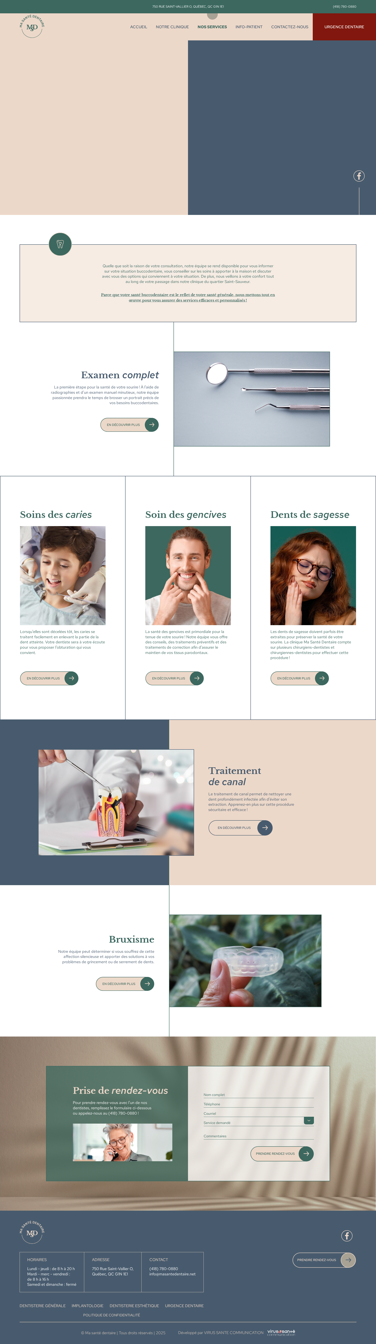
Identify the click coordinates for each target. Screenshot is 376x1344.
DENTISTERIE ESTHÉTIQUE (134, 1305)
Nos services (212, 26)
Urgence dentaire (344, 26)
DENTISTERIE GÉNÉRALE (43, 1305)
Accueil (138, 26)
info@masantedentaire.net (172, 1274)
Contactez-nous (289, 26)
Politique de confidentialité (111, 1315)
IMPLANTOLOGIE (87, 1305)
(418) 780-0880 (344, 7)
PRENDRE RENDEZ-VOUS (316, 1260)
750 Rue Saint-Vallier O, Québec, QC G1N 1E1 (188, 7)
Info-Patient (249, 26)
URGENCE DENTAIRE (184, 1305)
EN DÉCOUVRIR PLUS (123, 425)
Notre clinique (172, 26)
